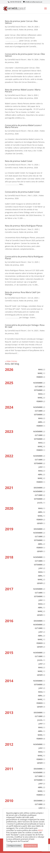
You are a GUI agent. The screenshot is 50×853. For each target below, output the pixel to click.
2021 (9, 487)
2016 (9, 620)
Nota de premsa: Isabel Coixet (18, 161)
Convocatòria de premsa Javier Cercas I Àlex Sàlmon (25, 55)
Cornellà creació (11, 29)
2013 (9, 712)
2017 (9, 588)
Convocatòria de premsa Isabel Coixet (22, 192)
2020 (9, 508)
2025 (36, 232)
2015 (9, 652)
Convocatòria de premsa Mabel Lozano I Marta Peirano (23, 126)
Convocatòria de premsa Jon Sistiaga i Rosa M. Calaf (24, 326)
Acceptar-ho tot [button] (30, 846)
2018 (9, 557)
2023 (9, 431)
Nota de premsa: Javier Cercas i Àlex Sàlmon (21, 22)
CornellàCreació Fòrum (16, 26)
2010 (9, 800)
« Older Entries (11, 361)
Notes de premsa (26, 29)
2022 (9, 455)
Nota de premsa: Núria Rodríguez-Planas (23, 225)
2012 (9, 744)
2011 (9, 768)
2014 (9, 680)
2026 (36, 29)
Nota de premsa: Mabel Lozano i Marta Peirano (22, 90)
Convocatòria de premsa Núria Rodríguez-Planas (24, 257)
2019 (9, 528)
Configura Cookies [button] (14, 846)
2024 (9, 407)
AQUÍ (40, 830)
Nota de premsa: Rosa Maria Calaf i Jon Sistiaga (22, 293)
